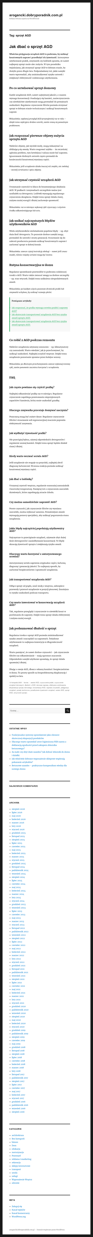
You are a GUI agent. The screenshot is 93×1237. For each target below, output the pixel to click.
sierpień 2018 (18, 1054)
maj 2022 (16, 948)
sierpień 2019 (18, 1037)
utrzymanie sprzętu (20, 693)
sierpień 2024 (18, 877)
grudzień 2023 (19, 904)
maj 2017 (16, 1091)
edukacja (16, 1149)
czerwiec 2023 (18, 914)
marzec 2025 (18, 856)
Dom (14, 1145)
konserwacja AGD (39, 687)
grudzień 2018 (18, 1047)
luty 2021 (16, 999)
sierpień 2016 (18, 1112)
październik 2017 (20, 1078)
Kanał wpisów (18, 1210)
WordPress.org (19, 1216)
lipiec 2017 (17, 1084)
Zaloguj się (17, 1206)
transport (16, 1169)
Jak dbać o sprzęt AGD (30, 46)
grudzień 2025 (19, 833)
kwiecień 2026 (19, 819)
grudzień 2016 (18, 1101)
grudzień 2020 (19, 1006)
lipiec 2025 (17, 843)
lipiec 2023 (17, 911)
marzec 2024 (18, 894)
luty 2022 (16, 959)
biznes (26, 682)
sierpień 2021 (18, 979)
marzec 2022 (18, 955)
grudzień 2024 (19, 863)
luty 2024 (16, 897)
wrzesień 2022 (19, 935)
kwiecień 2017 (18, 1095)
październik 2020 (20, 1010)
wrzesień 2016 (18, 1108)
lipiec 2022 (17, 942)
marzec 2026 (18, 822)
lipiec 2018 (17, 1057)
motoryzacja (18, 1152)
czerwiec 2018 (18, 1061)
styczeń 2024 (18, 901)
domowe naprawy (42, 685)
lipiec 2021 (17, 982)
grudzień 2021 (18, 965)
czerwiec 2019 (18, 1040)
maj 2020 (16, 1020)
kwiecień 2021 (18, 993)
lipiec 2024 (17, 880)
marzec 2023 (18, 921)
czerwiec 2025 (18, 846)
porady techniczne (23, 690)
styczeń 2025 (18, 860)
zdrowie (15, 1183)
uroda (14, 1173)
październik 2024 (20, 870)
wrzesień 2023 (19, 907)
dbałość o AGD (30, 685)
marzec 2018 (18, 1067)
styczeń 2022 (18, 962)
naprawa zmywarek (53, 687)
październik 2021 (20, 972)
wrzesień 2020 (19, 1013)
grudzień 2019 (18, 1030)
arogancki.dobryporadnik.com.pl (35, 14)
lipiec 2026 (17, 812)
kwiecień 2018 (18, 1064)
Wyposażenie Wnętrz (22, 1179)
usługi (15, 1176)
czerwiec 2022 (18, 945)
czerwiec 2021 (18, 986)
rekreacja (16, 1162)
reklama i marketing (21, 1159)
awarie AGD (35, 682)
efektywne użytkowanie (57, 685)
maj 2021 (16, 989)
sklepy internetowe (21, 1166)
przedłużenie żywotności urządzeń (43, 690)
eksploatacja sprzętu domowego (20, 687)
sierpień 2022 (18, 938)
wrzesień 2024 (19, 873)
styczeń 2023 (18, 924)
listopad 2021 (18, 969)
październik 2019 (20, 1033)
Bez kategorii (18, 1138)
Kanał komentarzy (21, 1213)
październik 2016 (20, 1105)
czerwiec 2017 (18, 1088)
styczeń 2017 (18, 1098)
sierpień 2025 (18, 839)
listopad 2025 (18, 836)
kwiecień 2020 (19, 1023)
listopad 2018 (18, 1050)
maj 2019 (16, 1044)
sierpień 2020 (18, 1016)
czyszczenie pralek (47, 682)
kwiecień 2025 (19, 853)
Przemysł (16, 1155)
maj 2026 (16, 816)
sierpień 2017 (18, 1081)
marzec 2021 (18, 996)
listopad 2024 (18, 867)
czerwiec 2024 (18, 884)
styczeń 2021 (18, 1003)
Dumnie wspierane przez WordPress (51, 1230)
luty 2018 (16, 1071)
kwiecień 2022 (19, 952)
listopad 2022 (18, 928)
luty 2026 (16, 826)
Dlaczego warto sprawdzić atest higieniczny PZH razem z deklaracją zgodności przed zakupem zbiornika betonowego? (39, 745)
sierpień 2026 (18, 809)
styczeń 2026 (18, 829)
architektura (18, 1135)
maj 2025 (16, 850)
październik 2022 (20, 931)
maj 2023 (16, 918)
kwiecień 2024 (19, 890)
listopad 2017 (18, 1074)
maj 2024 (16, 887)
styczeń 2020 (18, 1027)
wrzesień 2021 (18, 976)
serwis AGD (60, 690)
